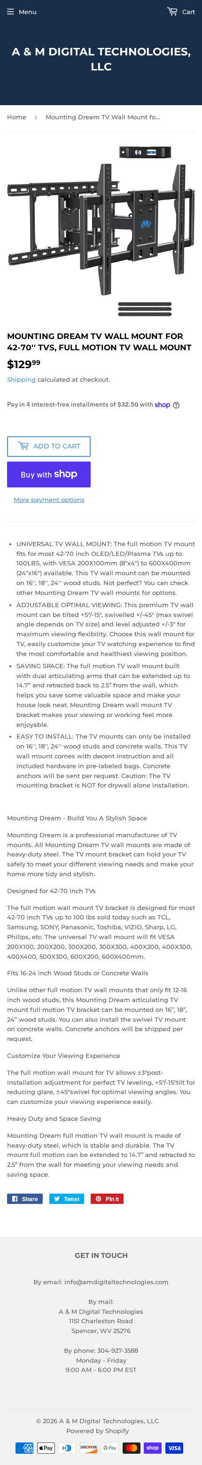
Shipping (21, 379)
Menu (28, 11)
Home (16, 117)
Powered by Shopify (97, 1430)
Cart (187, 11)
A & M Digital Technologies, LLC (101, 59)
